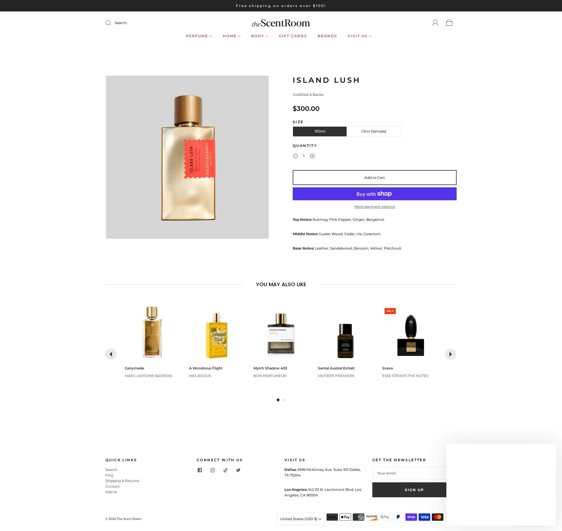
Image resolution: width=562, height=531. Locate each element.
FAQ (109, 475)
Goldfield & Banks (308, 94)
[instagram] (212, 470)
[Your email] (414, 473)
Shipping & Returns (122, 481)
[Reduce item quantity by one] (295, 156)
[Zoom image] (187, 158)
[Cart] (449, 23)
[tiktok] (225, 470)
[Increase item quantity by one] (312, 156)
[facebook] (199, 470)
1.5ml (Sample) (373, 131)
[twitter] (238, 470)
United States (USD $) (299, 519)
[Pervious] (110, 354)
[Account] (435, 22)
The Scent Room (129, 519)
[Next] (450, 354)
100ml (320, 131)
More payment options (374, 206)
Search (121, 23)
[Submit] (111, 22)
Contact (112, 486)
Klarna (111, 492)
